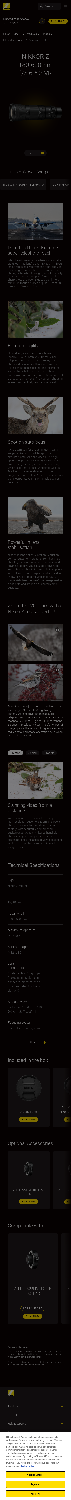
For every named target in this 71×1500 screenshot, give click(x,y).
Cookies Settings (35, 1474)
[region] (35, 1466)
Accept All (35, 1493)
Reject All (35, 1484)
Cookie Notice (27, 1466)
